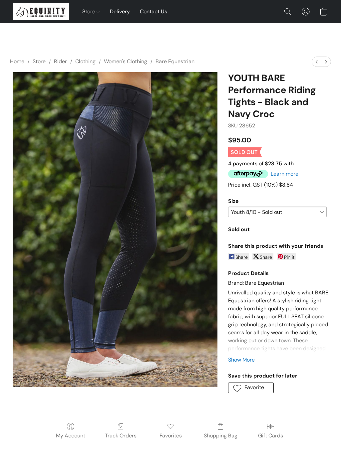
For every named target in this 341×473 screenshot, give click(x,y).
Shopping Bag (220, 435)
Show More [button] (241, 359)
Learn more (284, 173)
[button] (41, 11)
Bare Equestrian (175, 61)
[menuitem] (316, 62)
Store (89, 11)
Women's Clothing (125, 61)
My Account (70, 435)
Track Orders (121, 435)
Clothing (85, 61)
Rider (60, 61)
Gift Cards (270, 435)
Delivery (120, 11)
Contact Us (153, 11)
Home (17, 61)
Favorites (171, 435)
